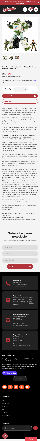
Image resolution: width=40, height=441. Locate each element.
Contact (4, 412)
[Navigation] (36, 9)
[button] (5, 436)
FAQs (3, 409)
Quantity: (8, 89)
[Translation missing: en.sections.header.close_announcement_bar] (39, 3)
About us (5, 406)
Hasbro (4, 71)
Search (4, 400)
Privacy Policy (6, 415)
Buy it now (7, 101)
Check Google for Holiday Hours (21, 325)
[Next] (36, 3)
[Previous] (4, 3)
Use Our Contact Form (21, 286)
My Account (6, 403)
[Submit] (35, 428)
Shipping (4, 76)
